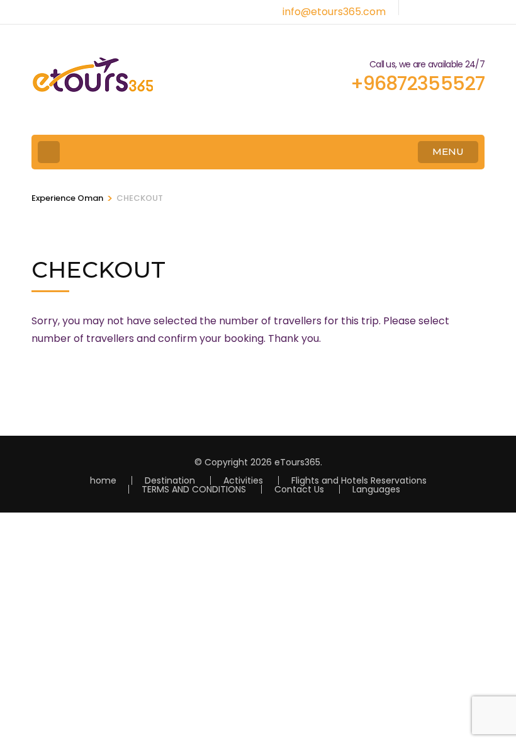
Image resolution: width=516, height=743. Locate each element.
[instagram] (480, 7)
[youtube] (458, 7)
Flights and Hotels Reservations (359, 480)
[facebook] (416, 7)
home (103, 480)
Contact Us (299, 489)
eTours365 (297, 462)
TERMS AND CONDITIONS (194, 489)
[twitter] (437, 7)
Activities (243, 480)
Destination (170, 480)
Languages (376, 489)
